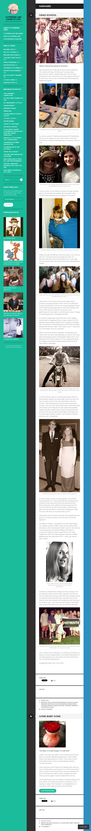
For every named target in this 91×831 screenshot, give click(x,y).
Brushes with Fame (11, 55)
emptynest (69, 823)
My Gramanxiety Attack (13, 103)
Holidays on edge (10, 127)
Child (49, 702)
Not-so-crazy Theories (13, 75)
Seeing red (7, 111)
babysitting (45, 823)
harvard (44, 705)
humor (49, 705)
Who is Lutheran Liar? (12, 36)
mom (42, 824)
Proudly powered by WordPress (13, 345)
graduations (72, 704)
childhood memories (59, 702)
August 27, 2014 (46, 821)
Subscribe (8, 204)
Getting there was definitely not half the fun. (13, 165)
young (51, 707)
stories (55, 705)
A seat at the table (11, 124)
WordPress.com (18, 347)
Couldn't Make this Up (12, 58)
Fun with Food (9, 65)
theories (68, 705)
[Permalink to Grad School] (60, 40)
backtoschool (54, 823)
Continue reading (47, 791)
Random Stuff (9, 82)
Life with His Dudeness (12, 70)
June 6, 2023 (45, 700)
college (69, 702)
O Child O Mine (9, 80)
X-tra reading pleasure (13, 39)
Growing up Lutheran (12, 68)
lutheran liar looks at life (13, 18)
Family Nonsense (10, 62)
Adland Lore (8, 49)
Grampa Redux (9, 105)
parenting (48, 824)
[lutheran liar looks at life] (13, 9)
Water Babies (9, 121)
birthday (44, 702)
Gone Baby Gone (50, 716)
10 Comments (45, 826)
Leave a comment (46, 709)
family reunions (61, 704)
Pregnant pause (10, 108)
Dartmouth (52, 704)
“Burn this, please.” (11, 151)
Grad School (48, 15)
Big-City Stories (10, 52)
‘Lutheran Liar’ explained (13, 33)
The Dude (61, 705)
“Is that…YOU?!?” (10, 118)
